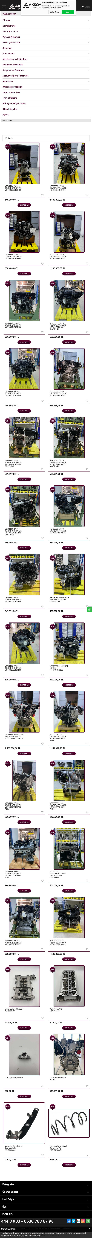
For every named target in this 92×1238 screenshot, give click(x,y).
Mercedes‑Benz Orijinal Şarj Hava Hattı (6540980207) (13, 1148)
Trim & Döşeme (10, 98)
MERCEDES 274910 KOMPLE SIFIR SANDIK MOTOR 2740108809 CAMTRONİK (13, 463)
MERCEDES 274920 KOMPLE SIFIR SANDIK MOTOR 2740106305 (58, 394)
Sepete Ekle (24, 205)
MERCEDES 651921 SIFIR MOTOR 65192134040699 (59, 668)
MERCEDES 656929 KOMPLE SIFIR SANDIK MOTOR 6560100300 (58, 942)
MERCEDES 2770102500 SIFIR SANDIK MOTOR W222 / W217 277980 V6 (14, 736)
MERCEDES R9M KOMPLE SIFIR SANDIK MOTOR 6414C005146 (59, 599)
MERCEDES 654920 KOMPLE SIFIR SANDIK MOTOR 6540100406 (13, 599)
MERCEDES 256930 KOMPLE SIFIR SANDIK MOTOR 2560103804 (58, 257)
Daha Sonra (54, 12)
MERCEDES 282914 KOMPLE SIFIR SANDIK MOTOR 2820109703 (13, 188)
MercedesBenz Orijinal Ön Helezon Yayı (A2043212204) (58, 1148)
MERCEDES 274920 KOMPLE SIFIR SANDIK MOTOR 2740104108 (13, 325)
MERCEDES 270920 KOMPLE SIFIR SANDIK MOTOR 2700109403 (13, 668)
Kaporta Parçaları (11, 92)
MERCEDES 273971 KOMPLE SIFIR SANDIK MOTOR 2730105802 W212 (58, 737)
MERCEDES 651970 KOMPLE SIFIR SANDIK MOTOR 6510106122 (13, 942)
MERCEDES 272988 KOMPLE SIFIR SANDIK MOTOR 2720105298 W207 (13, 806)
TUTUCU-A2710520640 (14, 1077)
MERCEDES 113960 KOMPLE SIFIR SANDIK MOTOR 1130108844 (13, 257)
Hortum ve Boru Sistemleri (15, 75)
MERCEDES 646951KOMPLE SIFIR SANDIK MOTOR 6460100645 (58, 875)
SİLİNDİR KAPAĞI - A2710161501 (56, 1010)
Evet (67, 12)
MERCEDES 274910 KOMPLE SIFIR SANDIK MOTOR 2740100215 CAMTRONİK (58, 463)
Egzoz (6, 114)
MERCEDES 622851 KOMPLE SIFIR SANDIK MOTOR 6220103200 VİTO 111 (58, 806)
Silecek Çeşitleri (10, 109)
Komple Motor (9, 26)
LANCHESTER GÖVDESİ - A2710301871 (14, 1010)
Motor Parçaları (10, 31)
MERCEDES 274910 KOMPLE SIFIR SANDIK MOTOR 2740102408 (58, 531)
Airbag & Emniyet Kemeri (14, 103)
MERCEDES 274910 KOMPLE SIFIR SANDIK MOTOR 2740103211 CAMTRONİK (58, 326)
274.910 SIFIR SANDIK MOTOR (58, 1078)
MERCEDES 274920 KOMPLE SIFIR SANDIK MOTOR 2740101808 (13, 394)
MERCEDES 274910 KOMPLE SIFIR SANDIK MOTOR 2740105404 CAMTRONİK (13, 532)
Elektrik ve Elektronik (13, 64)
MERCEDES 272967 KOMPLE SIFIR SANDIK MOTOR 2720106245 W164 (13, 875)
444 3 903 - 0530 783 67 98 (27, 1221)
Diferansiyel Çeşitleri (12, 87)
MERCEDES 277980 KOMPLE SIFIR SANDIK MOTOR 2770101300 (58, 188)
